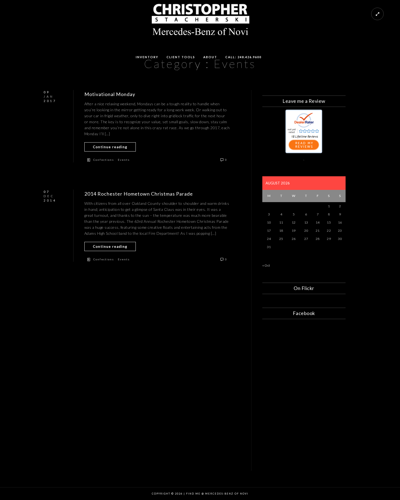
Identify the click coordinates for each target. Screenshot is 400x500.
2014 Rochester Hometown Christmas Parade (138, 194)
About (210, 57)
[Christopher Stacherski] (303, 152)
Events (124, 159)
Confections (103, 159)
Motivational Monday (109, 94)
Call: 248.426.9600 (243, 57)
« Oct (266, 265)
